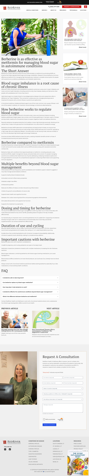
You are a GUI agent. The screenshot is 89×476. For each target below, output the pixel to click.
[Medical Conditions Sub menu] (38, 10)
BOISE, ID (55, 461)
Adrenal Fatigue (34, 443)
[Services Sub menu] (47, 10)
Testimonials (73, 10)
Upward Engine (50, 471)
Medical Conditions (32, 10)
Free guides (77, 443)
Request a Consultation (49, 424)
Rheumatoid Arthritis (36, 464)
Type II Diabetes (33, 451)
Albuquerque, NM (58, 456)
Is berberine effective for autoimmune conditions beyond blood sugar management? (27, 291)
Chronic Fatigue (34, 448)
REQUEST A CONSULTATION (71, 6)
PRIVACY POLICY (78, 448)
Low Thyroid (33, 459)
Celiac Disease (33, 461)
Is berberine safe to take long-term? (13, 277)
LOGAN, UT (56, 448)
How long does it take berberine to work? (15, 287)
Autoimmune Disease (35, 446)
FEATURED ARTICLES (80, 446)
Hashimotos (32, 456)
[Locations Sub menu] (86, 10)
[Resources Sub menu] (66, 10)
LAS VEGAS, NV (57, 459)
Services (44, 10)
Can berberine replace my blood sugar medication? (18, 282)
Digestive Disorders (35, 454)
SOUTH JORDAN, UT (58, 443)
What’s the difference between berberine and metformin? (20, 296)
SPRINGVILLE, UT (57, 451)
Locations (83, 10)
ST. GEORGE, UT (57, 446)
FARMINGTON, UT (58, 454)
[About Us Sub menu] (56, 10)
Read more (82, 47)
